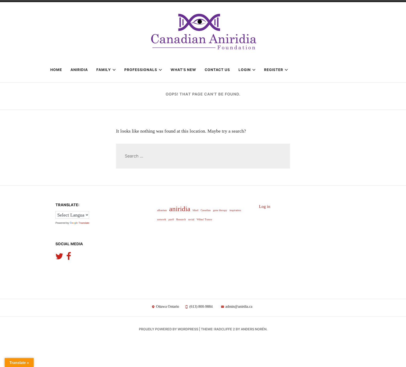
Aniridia (79, 69)
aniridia (179, 209)
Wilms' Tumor (204, 219)
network (161, 219)
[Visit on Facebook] (68, 258)
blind (195, 210)
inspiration (235, 210)
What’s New (183, 69)
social (191, 219)
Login (244, 69)
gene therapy (220, 210)
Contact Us (217, 69)
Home (56, 69)
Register (273, 69)
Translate (83, 222)
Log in (264, 206)
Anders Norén (253, 329)
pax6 (171, 219)
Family (103, 69)
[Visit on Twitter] (59, 258)
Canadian (206, 210)
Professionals (140, 69)
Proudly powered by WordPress (168, 329)
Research (181, 219)
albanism (162, 210)
